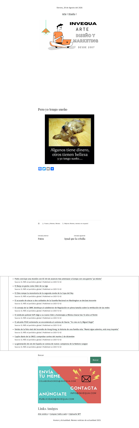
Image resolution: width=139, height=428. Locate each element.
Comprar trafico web (58, 414)
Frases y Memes (49, 223)
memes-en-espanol (81, 223)
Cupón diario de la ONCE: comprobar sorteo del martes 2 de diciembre (44, 336)
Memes (57, 223)
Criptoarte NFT (75, 414)
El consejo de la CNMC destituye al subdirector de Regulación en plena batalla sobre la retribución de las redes (62, 308)
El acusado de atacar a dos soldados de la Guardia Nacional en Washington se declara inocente (55, 300)
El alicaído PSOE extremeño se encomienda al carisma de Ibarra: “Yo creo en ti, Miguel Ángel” (54, 322)
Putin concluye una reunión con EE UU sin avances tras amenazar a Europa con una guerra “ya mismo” (58, 279)
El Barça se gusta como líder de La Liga (31, 286)
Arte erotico (43, 414)
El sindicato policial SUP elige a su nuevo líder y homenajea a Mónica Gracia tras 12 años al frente (56, 315)
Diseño (71, 14)
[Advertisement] (69, 65)
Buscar (41, 355)
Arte (64, 14)
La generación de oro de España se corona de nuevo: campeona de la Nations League (51, 344)
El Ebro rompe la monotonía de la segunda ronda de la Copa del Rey (44, 293)
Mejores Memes (69, 223)
